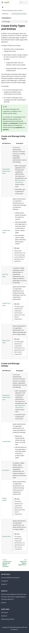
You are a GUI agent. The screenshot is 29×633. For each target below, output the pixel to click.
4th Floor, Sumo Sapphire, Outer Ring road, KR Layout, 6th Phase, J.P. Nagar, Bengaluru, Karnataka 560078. (13, 596)
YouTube (3, 612)
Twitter (3, 584)
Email (2, 602)
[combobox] (23, 2)
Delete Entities (6, 536)
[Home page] (2, 7)
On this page (6, 21)
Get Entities (5, 470)
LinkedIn (3, 581)
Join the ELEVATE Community (9, 578)
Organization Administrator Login (6, 171)
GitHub (3, 616)
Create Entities (6, 441)
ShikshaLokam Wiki (7, 619)
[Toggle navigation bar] (2, 2)
